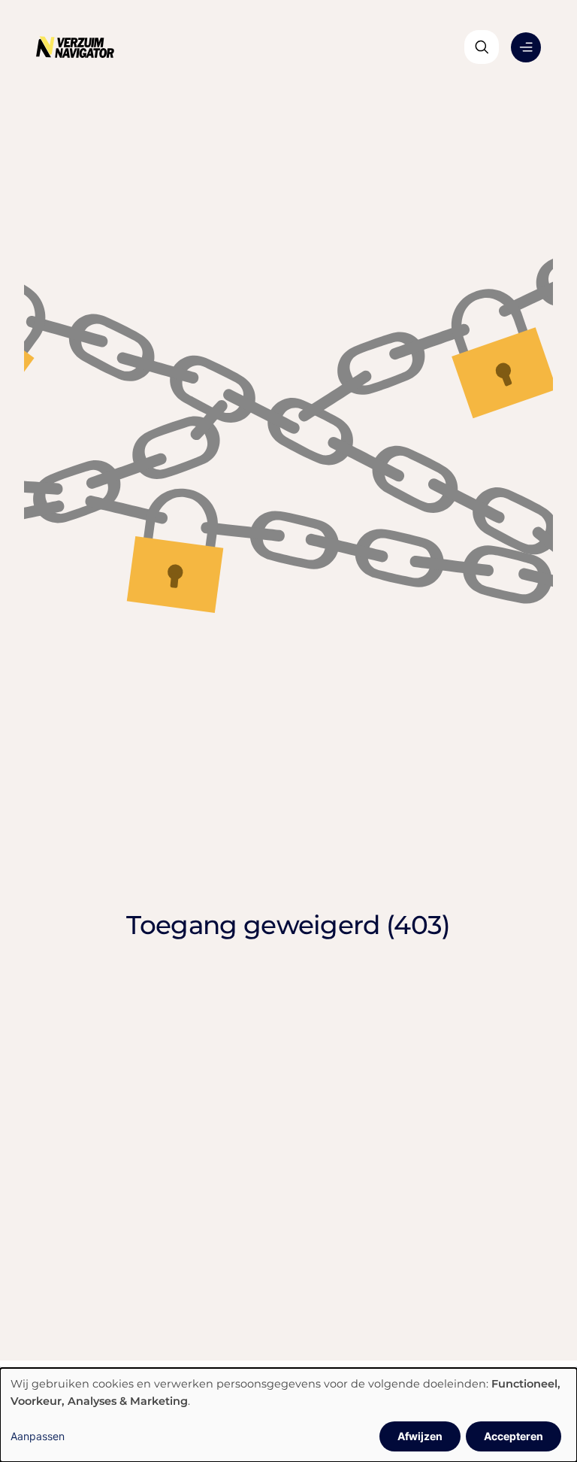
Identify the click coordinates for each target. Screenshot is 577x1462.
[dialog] (288, 1415)
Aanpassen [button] (38, 1436)
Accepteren (513, 1436)
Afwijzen (420, 1436)
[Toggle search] (481, 47)
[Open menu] (526, 47)
